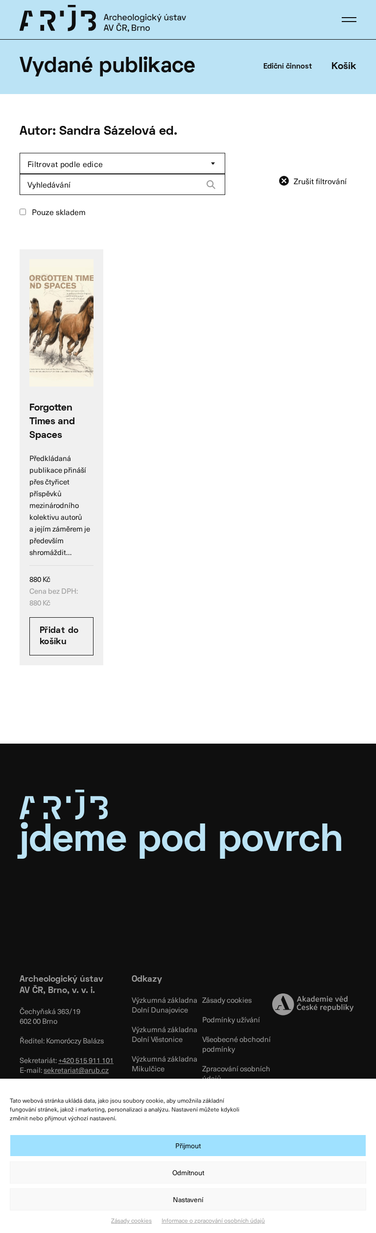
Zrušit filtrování (320, 181)
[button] (349, 19)
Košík (343, 66)
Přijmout (188, 1145)
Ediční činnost (287, 66)
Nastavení (188, 1199)
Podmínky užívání (231, 1019)
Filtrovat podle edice (65, 163)
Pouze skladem (58, 212)
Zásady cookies (131, 1220)
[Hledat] (211, 184)
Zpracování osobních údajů (236, 1073)
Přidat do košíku (59, 636)
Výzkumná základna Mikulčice (164, 1063)
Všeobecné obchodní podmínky (236, 1044)
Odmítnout (188, 1172)
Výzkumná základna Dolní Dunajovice (164, 1004)
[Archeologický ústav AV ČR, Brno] (103, 18)
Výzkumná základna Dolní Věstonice (164, 1034)
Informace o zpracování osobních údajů (213, 1220)
